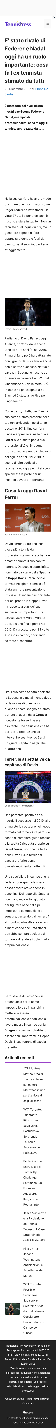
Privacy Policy (28, 1345)
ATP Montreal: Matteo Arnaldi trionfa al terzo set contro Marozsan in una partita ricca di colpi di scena (34, 1084)
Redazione (12, 1345)
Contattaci (28, 1403)
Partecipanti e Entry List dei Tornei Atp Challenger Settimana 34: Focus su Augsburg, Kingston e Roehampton (32, 1183)
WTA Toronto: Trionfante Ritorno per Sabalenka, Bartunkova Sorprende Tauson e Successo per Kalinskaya (32, 1131)
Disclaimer (44, 1345)
